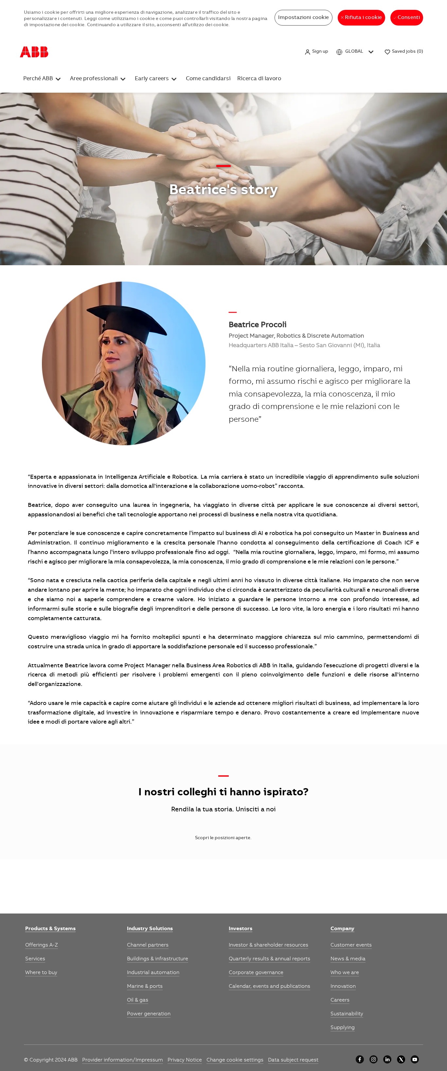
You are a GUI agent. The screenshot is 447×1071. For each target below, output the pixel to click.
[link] (50, 929)
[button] (316, 52)
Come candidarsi (224, 51)
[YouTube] (415, 1059)
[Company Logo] (34, 52)
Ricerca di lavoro (267, 51)
